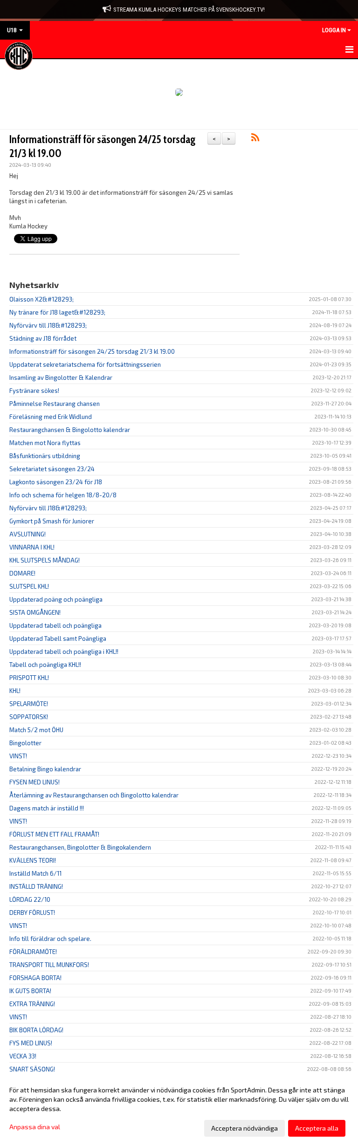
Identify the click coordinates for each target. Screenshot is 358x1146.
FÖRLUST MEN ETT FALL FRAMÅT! (54, 834)
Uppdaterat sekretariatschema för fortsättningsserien (85, 364)
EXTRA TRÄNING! (32, 1004)
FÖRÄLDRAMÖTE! (33, 951)
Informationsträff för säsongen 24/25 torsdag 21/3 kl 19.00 (92, 351)
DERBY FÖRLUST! (32, 912)
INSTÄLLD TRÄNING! (36, 886)
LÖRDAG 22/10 (29, 899)
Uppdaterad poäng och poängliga (56, 599)
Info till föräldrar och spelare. (50, 938)
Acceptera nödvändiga (244, 1128)
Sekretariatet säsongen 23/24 (52, 469)
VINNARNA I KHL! (32, 547)
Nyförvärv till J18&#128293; (48, 325)
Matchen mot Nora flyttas (45, 442)
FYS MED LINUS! (30, 1043)
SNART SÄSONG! (32, 1069)
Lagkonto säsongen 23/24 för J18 (55, 482)
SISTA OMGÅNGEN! (35, 612)
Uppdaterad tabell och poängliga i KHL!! (63, 651)
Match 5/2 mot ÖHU (36, 730)
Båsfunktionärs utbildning (44, 456)
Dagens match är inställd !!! (46, 808)
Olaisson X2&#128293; (41, 299)
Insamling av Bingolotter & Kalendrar (60, 377)
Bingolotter (25, 743)
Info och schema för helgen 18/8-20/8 (63, 495)
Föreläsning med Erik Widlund (50, 416)
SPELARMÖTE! (28, 703)
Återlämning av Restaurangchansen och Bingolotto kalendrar (94, 795)
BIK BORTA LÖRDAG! (36, 1030)
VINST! (18, 756)
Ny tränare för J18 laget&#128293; (57, 312)
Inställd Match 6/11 (35, 873)
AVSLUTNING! (27, 534)
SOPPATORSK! (28, 717)
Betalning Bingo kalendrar (45, 769)
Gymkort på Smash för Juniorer (51, 521)
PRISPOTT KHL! (29, 677)
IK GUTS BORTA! (30, 991)
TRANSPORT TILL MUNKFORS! (49, 964)
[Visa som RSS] (255, 139)
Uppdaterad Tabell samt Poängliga (57, 638)
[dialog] (179, 1108)
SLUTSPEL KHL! (29, 586)
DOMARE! (22, 573)
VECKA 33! (22, 1056)
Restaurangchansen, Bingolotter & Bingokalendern (80, 847)
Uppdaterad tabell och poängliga (55, 625)
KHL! (15, 690)
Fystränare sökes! (34, 390)
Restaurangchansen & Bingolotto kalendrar (69, 429)
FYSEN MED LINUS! (34, 782)
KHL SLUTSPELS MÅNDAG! (44, 560)
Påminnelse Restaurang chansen (54, 403)
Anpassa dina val (34, 1127)
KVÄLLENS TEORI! (32, 860)
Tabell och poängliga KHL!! (45, 664)
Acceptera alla (316, 1128)
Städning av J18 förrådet (42, 338)
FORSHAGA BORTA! (35, 977)
